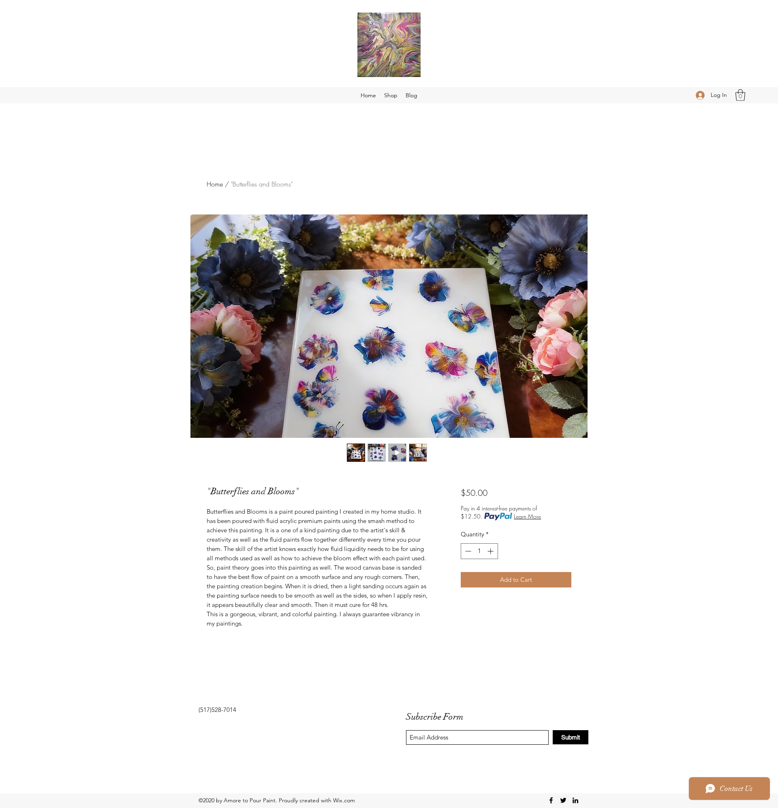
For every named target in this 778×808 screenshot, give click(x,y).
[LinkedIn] (575, 800)
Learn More (527, 516)
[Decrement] (467, 551)
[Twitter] (563, 800)
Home (215, 184)
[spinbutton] (479, 551)
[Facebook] (551, 800)
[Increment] (491, 551)
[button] (740, 95)
